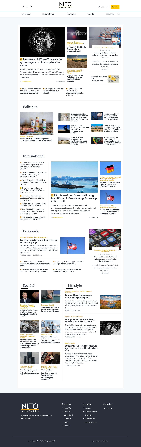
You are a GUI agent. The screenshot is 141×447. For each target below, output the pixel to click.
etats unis (70, 42)
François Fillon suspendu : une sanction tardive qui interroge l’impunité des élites (78, 141)
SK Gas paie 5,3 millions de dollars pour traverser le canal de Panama (105, 55)
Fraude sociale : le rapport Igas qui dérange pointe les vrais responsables (111, 116)
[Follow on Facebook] (23, 6)
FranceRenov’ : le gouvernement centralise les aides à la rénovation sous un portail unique (112, 141)
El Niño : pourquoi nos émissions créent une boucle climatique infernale (75, 78)
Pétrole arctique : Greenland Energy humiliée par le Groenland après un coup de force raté (74, 198)
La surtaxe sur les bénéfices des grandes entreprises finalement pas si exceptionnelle (36, 139)
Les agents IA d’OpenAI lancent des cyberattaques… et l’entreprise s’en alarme (41, 62)
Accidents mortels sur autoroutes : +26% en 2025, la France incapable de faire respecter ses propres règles (29, 343)
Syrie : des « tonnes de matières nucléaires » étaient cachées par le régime (33, 182)
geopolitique (71, 43)
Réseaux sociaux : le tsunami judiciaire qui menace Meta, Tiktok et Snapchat (105, 259)
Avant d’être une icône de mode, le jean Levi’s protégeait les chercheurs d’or (81, 348)
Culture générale (46, 368)
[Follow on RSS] (31, 6)
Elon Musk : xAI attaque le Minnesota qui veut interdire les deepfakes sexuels (29, 313)
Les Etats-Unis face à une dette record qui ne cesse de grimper (39, 241)
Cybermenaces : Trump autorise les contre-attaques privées (33, 205)
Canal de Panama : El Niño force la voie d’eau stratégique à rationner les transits (33, 174)
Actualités (26, 14)
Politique (69, 73)
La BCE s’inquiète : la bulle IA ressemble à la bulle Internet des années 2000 (35, 264)
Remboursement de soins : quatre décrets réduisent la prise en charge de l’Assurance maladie (79, 117)
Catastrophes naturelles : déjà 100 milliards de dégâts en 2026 (67, 270)
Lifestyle (110, 14)
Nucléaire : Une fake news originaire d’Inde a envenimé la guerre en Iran (32, 198)
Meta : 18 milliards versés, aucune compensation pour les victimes (75, 92)
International (48, 14)
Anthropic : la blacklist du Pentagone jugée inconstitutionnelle (76, 49)
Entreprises (30, 136)
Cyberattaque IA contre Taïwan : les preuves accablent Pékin (33, 218)
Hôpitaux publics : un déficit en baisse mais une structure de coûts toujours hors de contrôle (50, 340)
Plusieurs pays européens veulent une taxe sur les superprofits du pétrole (79, 129)
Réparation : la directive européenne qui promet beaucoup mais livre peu (50, 309)
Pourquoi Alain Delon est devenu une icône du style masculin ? (80, 320)
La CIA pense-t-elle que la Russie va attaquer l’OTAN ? (53, 91)
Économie (71, 14)
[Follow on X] (27, 6)
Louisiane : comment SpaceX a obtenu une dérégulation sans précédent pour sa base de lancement (32, 165)
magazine (70, 45)
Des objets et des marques (109, 179)
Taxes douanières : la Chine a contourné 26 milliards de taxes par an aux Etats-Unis (32, 211)
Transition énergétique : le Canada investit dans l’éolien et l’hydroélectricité (32, 190)
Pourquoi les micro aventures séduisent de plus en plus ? (78, 296)
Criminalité (117, 177)
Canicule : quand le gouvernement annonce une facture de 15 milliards (34, 270)
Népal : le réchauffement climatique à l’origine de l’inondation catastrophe (30, 91)
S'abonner (115, 7)
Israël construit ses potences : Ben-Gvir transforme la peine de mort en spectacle (113, 128)
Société (91, 14)
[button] (118, 14)
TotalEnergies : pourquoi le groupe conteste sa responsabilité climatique (29, 372)
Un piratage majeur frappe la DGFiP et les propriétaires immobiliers (68, 263)
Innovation (79, 43)
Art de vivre (52, 366)
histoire (67, 317)
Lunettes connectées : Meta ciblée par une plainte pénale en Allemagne (110, 184)
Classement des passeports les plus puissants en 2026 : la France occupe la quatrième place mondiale (49, 374)
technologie (23, 308)
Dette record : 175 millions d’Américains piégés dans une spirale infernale (110, 211)
